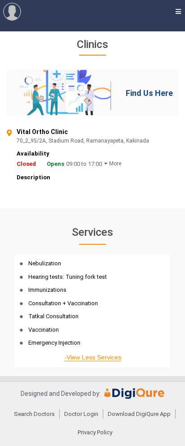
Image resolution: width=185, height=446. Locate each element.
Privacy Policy (95, 432)
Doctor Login (81, 414)
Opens (55, 163)
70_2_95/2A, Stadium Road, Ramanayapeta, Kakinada (86, 141)
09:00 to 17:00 (84, 163)
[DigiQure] (134, 396)
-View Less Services (92, 357)
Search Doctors (34, 414)
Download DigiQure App (139, 414)
